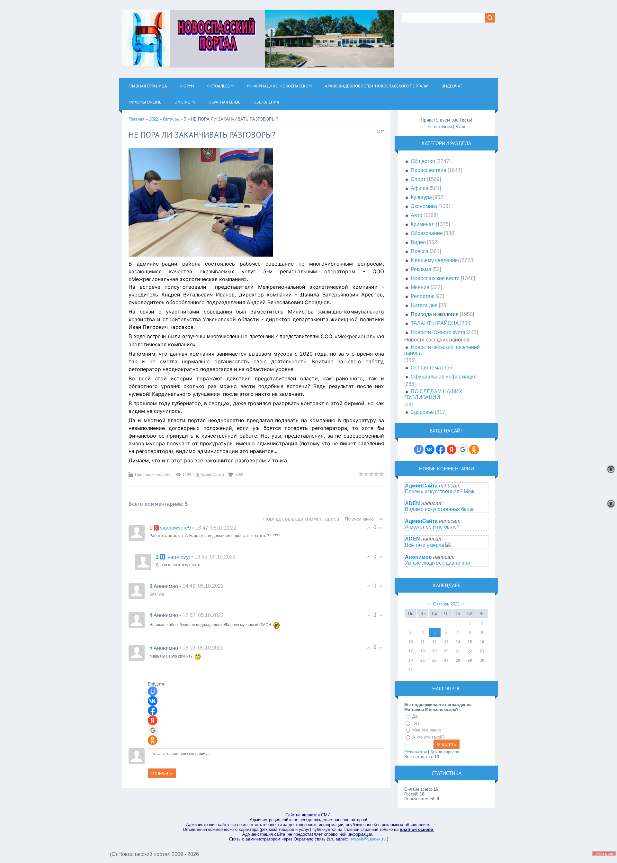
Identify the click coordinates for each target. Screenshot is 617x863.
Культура (421, 197)
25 (422, 660)
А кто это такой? (428, 737)
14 (458, 642)
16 (482, 642)
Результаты (415, 751)
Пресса (419, 251)
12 (434, 642)
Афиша (419, 188)
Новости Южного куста (438, 332)
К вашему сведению (435, 260)
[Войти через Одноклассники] (152, 740)
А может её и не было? (432, 527)
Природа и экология (153, 474)
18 (422, 651)
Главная (136, 119)
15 (470, 642)
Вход (460, 126)
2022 (153, 119)
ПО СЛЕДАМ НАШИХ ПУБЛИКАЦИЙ (433, 394)
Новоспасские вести (435, 278)
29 (470, 660)
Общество (423, 161)
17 (410, 651)
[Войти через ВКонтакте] (152, 701)
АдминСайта (212, 474)
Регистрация (440, 126)
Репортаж (422, 296)
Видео (418, 242)
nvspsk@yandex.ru (368, 839)
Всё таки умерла (425, 545)
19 (434, 651)
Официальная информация (444, 376)
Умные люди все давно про (437, 563)
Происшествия (428, 170)
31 (410, 670)
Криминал (422, 224)
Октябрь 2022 (446, 604)
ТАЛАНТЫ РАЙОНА (435, 323)
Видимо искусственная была (439, 509)
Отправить (162, 773)
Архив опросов (444, 751)
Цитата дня (424, 305)
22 (470, 651)
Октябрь (171, 119)
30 (482, 660)
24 (410, 660)
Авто (416, 215)
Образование (427, 233)
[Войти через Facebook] (152, 710)
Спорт (418, 179)
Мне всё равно (426, 730)
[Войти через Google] (153, 730)
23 (482, 651)
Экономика (424, 206)
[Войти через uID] (152, 691)
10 (410, 642)
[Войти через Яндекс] (152, 720)
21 (458, 651)
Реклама (421, 269)
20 (446, 651)
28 (458, 660)
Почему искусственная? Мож (439, 491)
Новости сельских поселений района (442, 350)
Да (414, 716)
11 (423, 642)
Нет (415, 723)
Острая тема (426, 367)
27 (446, 660)
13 (446, 642)
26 (434, 660)
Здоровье (422, 412)
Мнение (420, 287)
